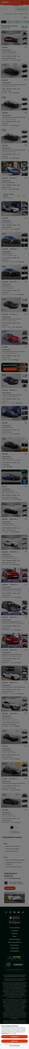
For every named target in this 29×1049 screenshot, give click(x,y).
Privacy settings (14, 1045)
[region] (14, 1036)
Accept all (14, 1036)
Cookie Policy (4, 1033)
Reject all (14, 1041)
